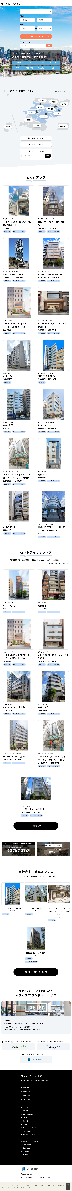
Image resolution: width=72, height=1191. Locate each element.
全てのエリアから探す (64, 91)
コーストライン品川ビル (33, 809)
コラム (23, 1158)
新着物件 (18, 63)
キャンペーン (54, 68)
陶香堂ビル (43, 474)
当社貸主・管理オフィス (28, 1145)
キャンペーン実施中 (28, 1134)
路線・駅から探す (26, 1096)
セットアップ (42, 68)
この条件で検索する (36, 36)
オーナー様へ (25, 1154)
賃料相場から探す (26, 1091)
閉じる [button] (68, 1186)
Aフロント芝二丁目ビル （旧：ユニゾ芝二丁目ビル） (60, 911)
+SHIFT (7, 1020)
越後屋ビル (43, 605)
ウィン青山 (36, 908)
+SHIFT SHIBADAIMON (50, 274)
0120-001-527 (28, 1174)
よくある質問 (25, 1151)
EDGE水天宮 (9, 605)
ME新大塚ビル (10, 425)
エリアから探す (25, 1087)
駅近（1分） (30, 68)
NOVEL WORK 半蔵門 (14, 756)
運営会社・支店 (25, 1148)
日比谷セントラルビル (36, 952)
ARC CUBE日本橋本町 (14, 707)
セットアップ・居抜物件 (30, 1128)
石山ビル (7, 375)
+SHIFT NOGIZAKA (13, 274)
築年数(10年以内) (28, 1114)
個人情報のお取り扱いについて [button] (21, 1187)
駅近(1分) (25, 1121)
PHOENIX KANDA (47, 375)
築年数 (18, 68)
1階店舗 (30, 63)
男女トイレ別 (54, 63)
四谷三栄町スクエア (48, 707)
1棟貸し (42, 63)
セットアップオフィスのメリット (61, 563)
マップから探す (25, 1100)
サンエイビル (44, 425)
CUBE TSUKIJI (11, 526)
